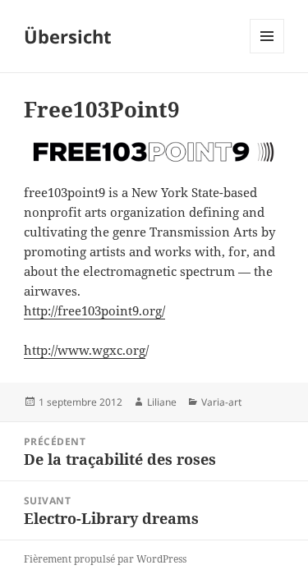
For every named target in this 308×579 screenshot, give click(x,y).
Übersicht (68, 36)
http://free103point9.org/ (94, 310)
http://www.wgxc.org (84, 350)
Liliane (162, 402)
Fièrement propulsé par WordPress (105, 559)
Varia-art (221, 402)
